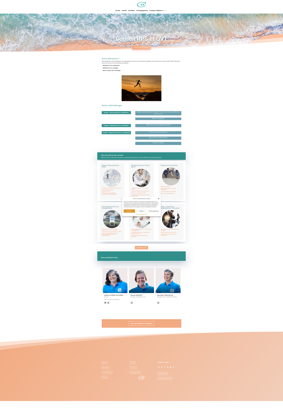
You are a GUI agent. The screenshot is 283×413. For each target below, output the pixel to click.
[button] (158, 198)
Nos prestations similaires (141, 323)
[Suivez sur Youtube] (171, 367)
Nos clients (105, 367)
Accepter (129, 211)
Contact (104, 377)
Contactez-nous (141, 247)
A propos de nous (107, 372)
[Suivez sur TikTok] (173, 367)
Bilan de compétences (167, 193)
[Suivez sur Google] (159, 367)
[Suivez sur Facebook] (165, 367)
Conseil (124, 10)
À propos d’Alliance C (156, 10)
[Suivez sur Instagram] (168, 367)
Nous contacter (141, 47)
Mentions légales (163, 373)
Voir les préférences (153, 211)
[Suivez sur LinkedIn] (162, 367)
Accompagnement (142, 10)
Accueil (117, 10)
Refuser (141, 211)
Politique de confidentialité (141, 214)
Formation (131, 10)
